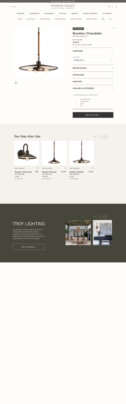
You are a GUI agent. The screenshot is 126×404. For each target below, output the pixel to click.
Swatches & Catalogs (91, 19)
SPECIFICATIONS (79, 68)
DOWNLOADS (78, 75)
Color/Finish (76, 57)
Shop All (20, 19)
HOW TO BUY (62, 13)
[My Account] (115, 6)
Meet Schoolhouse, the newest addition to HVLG (63, 1)
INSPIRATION (74, 13)
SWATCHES (77, 82)
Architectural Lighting (60, 19)
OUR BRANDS (20, 13)
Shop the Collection (80, 36)
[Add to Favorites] (38, 168)
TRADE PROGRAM (49, 13)
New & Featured (31, 19)
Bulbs (103, 19)
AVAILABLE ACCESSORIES (83, 88)
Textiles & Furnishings (75, 19)
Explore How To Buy (92, 115)
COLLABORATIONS (34, 13)
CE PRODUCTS (108, 13)
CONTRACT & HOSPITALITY (90, 13)
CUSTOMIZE (78, 51)
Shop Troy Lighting (28, 247)
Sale (110, 19)
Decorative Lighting (45, 19)
